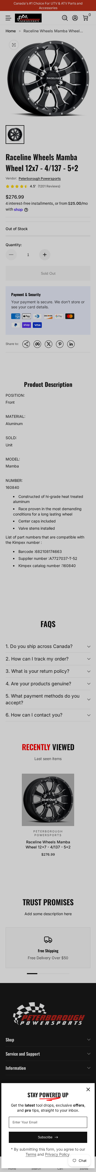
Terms (31, 1154)
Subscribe (45, 1137)
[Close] (88, 1089)
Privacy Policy (57, 1154)
